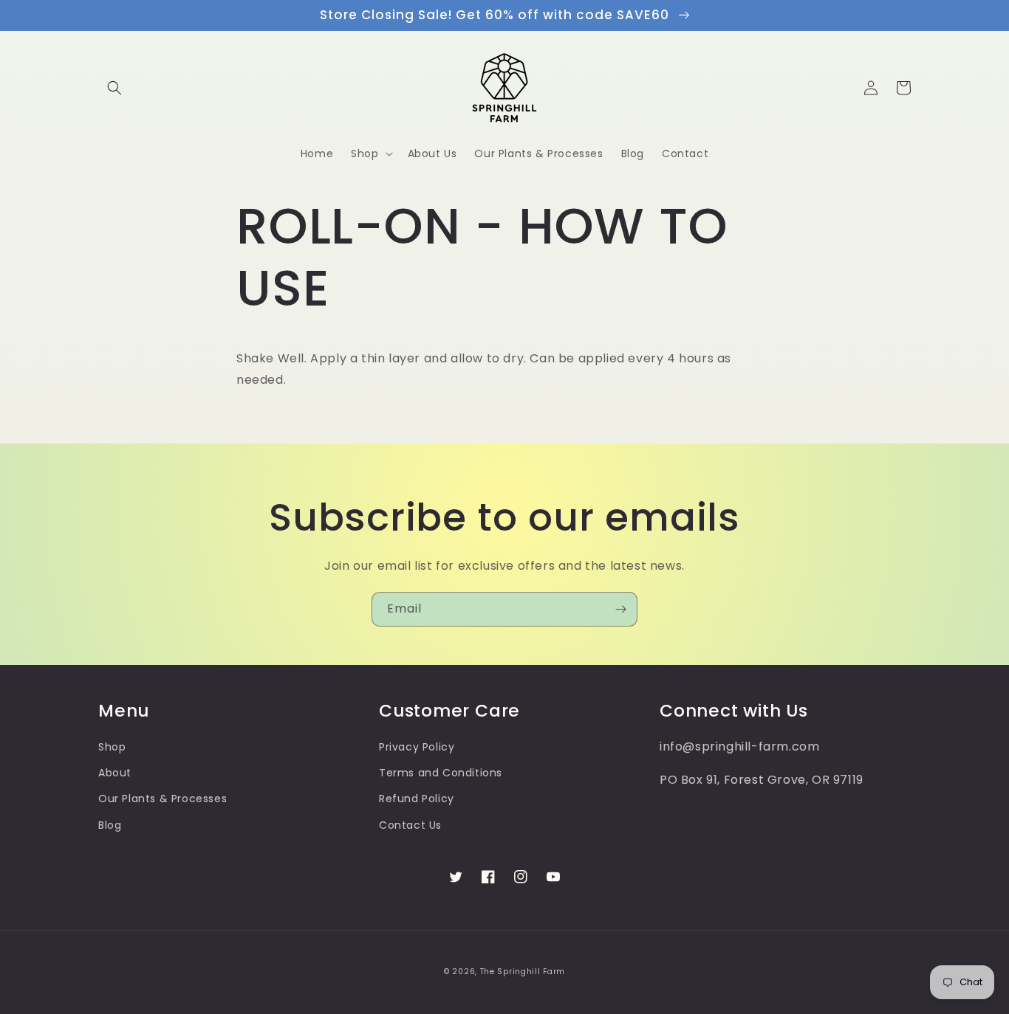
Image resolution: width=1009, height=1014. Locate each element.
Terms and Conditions (440, 772)
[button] (114, 88)
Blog (109, 825)
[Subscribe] (620, 609)
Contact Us (410, 825)
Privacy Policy (416, 746)
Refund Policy (416, 798)
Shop (112, 746)
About (114, 772)
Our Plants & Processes (162, 798)
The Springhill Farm (522, 971)
